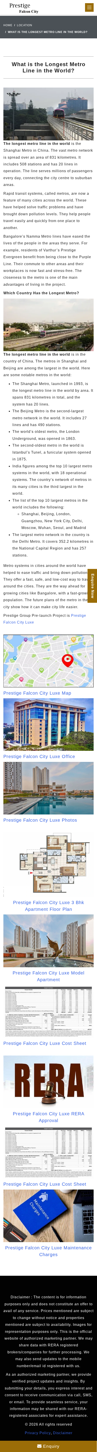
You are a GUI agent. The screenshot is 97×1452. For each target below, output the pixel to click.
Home (7, 25)
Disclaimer (62, 1433)
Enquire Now (93, 585)
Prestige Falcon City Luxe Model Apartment (48, 976)
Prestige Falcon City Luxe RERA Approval (48, 1117)
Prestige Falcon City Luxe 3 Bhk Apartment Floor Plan (48, 906)
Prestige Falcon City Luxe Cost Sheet (44, 1043)
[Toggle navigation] (89, 7)
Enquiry (51, 1446)
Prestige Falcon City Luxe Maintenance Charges (48, 1251)
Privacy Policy (38, 1433)
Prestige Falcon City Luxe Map (37, 693)
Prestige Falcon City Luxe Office (39, 756)
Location (24, 25)
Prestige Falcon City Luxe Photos (40, 820)
